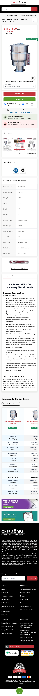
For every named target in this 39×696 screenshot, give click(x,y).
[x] (19, 659)
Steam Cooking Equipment (28, 15)
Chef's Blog (24, 599)
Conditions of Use (7, 596)
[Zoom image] (33, 78)
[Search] (34, 9)
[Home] (2, 15)
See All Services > (7, 633)
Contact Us (5, 592)
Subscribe (32, 578)
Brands (22, 596)
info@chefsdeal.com (26, 640)
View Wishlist (13, 112)
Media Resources (25, 606)
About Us (4, 589)
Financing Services (7, 626)
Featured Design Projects (28, 589)
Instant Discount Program (9, 623)
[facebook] (12, 659)
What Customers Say (26, 610)
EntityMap (5, 615)
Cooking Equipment (12, 15)
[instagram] (27, 659)
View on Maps (25, 627)
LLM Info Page (6, 611)
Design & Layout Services (10, 630)
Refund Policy (6, 603)
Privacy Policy (6, 599)
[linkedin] (23, 659)
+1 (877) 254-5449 (26, 637)
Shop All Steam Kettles (10, 404)
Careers (22, 603)
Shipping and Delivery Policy (8, 607)
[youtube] (16, 659)
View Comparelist (26, 112)
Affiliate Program (25, 592)
